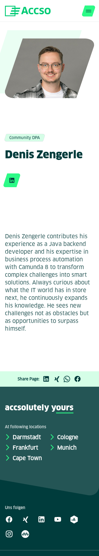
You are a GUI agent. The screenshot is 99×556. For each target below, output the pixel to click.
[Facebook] (79, 379)
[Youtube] (58, 519)
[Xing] (58, 379)
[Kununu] (25, 533)
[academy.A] (74, 519)
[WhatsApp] (68, 379)
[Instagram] (9, 533)
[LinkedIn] (47, 379)
